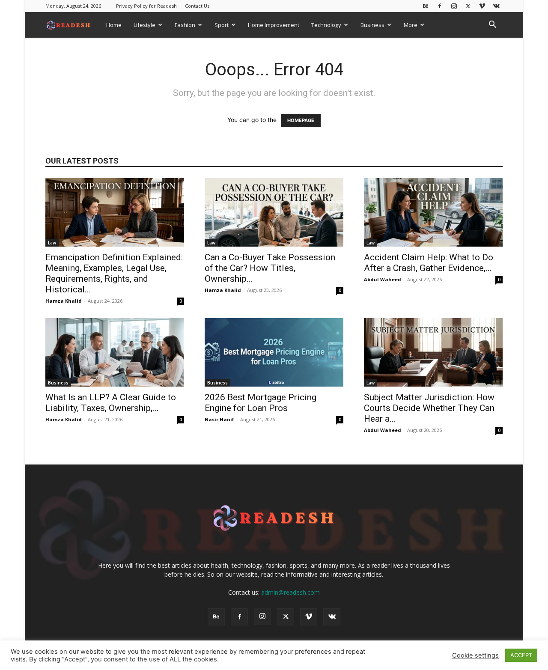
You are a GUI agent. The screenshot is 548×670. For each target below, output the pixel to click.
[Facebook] (439, 6)
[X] (468, 6)
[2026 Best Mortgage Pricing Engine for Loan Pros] (274, 352)
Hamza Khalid (63, 301)
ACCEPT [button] (521, 655)
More (410, 25)
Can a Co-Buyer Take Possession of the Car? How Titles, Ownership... (270, 268)
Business (372, 25)
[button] (492, 25)
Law (52, 243)
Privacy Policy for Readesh (146, 6)
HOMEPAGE (300, 120)
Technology (326, 25)
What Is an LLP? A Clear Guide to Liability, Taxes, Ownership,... (110, 402)
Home (114, 25)
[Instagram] (453, 6)
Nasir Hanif (219, 419)
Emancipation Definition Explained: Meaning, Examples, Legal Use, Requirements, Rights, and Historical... (114, 273)
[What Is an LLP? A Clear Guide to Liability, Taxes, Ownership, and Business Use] (114, 352)
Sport (221, 25)
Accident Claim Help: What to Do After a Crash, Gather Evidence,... (428, 262)
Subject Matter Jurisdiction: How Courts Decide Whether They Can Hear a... (429, 408)
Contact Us (197, 6)
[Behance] (425, 6)
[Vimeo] (482, 6)
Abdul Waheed (382, 279)
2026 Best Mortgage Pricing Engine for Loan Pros (260, 402)
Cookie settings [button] (475, 655)
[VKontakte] (496, 6)
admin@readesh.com (290, 592)
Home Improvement (273, 25)
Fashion (185, 25)
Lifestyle (144, 25)
